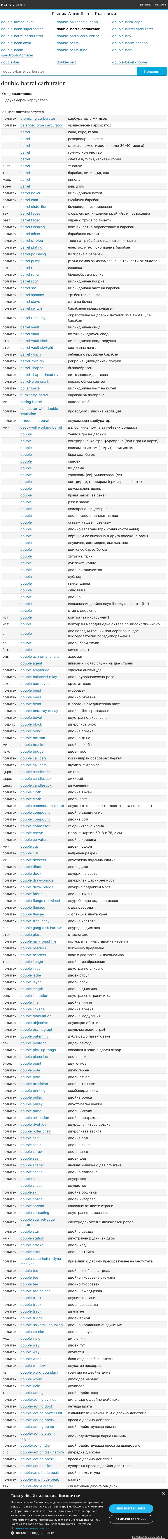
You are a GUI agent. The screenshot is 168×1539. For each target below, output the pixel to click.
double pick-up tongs (38, 1050)
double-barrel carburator (78, 29)
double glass (30, 934)
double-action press (37, 1459)
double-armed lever (17, 22)
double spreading (34, 1212)
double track (30, 1297)
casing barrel (31, 402)
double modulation (35, 1016)
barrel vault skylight (36, 347)
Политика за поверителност (30, 1528)
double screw (31, 1151)
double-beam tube (72, 50)
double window (33, 1365)
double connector (35, 826)
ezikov (13, 4)
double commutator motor (42, 805)
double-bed (10, 62)
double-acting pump (37, 1426)
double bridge (32, 751)
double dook (30, 873)
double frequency (34, 921)
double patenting (34, 1036)
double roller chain (35, 1131)
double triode (31, 1318)
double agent (31, 663)
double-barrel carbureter (132, 29)
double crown (31, 833)
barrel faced (30, 213)
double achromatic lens (39, 656)
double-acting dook (36, 1406)
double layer (30, 982)
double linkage (32, 1009)
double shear (31, 1172)
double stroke (31, 1245)
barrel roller (30, 274)
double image (31, 961)
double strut (30, 1252)
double (26, 434)
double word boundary (39, 1372)
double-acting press (37, 1420)
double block (31, 724)
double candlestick (36, 772)
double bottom (32, 738)
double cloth (30, 792)
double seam (31, 1158)
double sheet (31, 1185)
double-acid (30, 1386)
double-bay (121, 36)
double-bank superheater (22, 29)
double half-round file (38, 941)
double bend (30, 690)
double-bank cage (127, 22)
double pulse (31, 1111)
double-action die (35, 1445)
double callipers (33, 758)
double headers (33, 948)
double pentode (33, 1043)
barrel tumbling (33, 318)
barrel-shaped (32, 368)
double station (32, 1238)
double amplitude (34, 670)
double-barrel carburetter (22, 36)
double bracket (33, 744)
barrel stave (30, 301)
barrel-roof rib (32, 361)
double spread (32, 1206)
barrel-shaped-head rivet (41, 374)
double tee (29, 1270)
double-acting (32, 1392)
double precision (34, 1084)
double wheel (31, 1359)
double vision (31, 1338)
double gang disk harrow (41, 928)
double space (31, 1199)
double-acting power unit (41, 1413)
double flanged (32, 907)
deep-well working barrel (41, 427)
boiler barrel (30, 388)
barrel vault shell (34, 340)
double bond (30, 731)
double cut (29, 846)
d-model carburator (36, 420)
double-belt (66, 62)
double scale (30, 1145)
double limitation (34, 995)
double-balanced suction (77, 22)
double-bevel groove (129, 62)
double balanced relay (38, 677)
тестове (160, 4)
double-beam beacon (130, 43)
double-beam (68, 43)
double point (30, 1063)
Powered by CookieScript (148, 1536)
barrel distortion (33, 206)
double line (29, 1002)
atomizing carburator (37, 118)
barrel (25, 132)
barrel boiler (30, 193)
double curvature (34, 839)
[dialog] (84, 1514)
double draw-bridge (36, 880)
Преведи (151, 71)
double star (29, 1231)
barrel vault (29, 327)
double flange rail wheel (40, 900)
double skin (29, 1192)
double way (30, 1345)
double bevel (31, 717)
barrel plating (31, 247)
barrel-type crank (34, 381)
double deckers (33, 860)
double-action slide (36, 1466)
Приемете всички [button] (131, 1508)
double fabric (31, 894)
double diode (31, 866)
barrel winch (30, 354)
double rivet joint (34, 1124)
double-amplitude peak (39, 1472)
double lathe (30, 975)
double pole (30, 1070)
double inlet (30, 968)
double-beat (122, 50)
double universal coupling (41, 1325)
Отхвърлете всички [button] (131, 1519)
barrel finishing (32, 227)
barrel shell (29, 288)
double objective (34, 1022)
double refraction (34, 1117)
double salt (29, 1138)
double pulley (31, 1097)
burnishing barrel (34, 395)
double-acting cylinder (39, 1399)
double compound (35, 812)
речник (145, 4)
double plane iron (34, 1056)
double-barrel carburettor (78, 36)
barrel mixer (30, 233)
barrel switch (31, 308)
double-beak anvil (16, 43)
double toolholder (35, 1291)
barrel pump (30, 261)
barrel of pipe (31, 240)
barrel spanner (32, 295)
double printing (33, 1090)
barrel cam (29, 200)
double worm (31, 1379)
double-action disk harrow (42, 1452)
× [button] (163, 1493)
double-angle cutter (36, 1486)
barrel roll (28, 267)
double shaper (32, 1165)
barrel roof (29, 281)
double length (31, 989)
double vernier (32, 1331)
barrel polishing (33, 254)
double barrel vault (36, 683)
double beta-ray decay (39, 710)
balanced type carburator (41, 125)
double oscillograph (36, 1029)
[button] (58, 1533)
